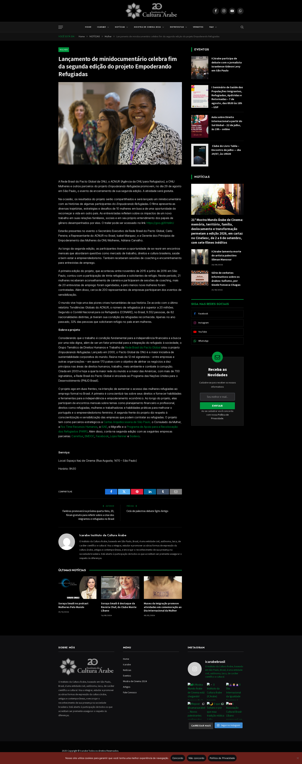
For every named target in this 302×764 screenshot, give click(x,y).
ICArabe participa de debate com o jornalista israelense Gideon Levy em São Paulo (226, 64)
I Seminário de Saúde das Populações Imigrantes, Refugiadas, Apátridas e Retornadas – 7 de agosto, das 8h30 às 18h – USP (227, 97)
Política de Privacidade (222, 758)
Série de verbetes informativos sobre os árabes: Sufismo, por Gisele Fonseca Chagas (225, 279)
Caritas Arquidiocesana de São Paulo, (127, 422)
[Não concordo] (297, 758)
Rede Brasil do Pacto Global (142, 347)
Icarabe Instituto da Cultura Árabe (102, 535)
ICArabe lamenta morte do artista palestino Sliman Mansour (226, 255)
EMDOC (90, 436)
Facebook (102, 436)
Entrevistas (177, 27)
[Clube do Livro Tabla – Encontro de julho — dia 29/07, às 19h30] (199, 155)
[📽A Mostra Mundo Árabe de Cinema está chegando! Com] (196, 691)
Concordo (177, 758)
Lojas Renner (118, 436)
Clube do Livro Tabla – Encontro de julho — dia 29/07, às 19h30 (226, 150)
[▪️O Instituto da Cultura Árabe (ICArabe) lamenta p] (215, 691)
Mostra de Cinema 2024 (135, 681)
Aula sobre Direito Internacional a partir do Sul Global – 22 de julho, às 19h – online (226, 123)
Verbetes (198, 27)
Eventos (127, 675)
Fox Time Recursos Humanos (79, 426)
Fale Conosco (130, 692)
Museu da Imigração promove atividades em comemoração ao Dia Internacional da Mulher (163, 607)
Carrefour (77, 436)
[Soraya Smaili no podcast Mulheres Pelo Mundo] (77, 587)
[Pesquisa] (242, 27)
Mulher (64, 49)
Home (88, 27)
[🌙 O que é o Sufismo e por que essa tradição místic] (215, 710)
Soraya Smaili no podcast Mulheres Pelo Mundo (73, 605)
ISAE (104, 426)
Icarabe (101, 27)
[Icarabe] (151, 11)
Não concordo (196, 758)
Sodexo (135, 436)
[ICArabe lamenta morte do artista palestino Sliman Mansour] (199, 256)
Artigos (126, 686)
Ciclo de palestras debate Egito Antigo (147, 511)
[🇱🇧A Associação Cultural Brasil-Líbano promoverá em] (235, 710)
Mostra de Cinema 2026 (147, 27)
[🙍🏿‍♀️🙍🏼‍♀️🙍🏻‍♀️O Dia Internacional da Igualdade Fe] (235, 691)
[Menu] (60, 27)
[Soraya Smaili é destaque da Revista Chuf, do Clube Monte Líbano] (120, 587)
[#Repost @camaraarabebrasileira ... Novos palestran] (196, 710)
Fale (211, 27)
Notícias (120, 27)
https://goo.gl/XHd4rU (160, 223)
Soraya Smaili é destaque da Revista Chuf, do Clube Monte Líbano (118, 607)
